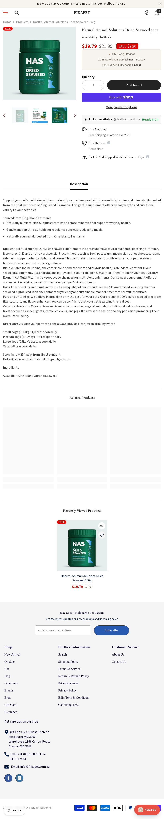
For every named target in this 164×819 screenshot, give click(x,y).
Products (22, 22)
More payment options (121, 107)
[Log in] (147, 12)
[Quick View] (101, 525)
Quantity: (88, 77)
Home (7, 22)
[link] (28, 479)
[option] (39, 63)
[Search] (16, 12)
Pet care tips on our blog (21, 721)
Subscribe (111, 630)
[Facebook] (8, 778)
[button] (4, 115)
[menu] (5, 12)
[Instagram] (19, 778)
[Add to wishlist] (101, 535)
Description (79, 184)
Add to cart (134, 85)
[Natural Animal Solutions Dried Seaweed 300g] (82, 545)
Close (160, 3)
